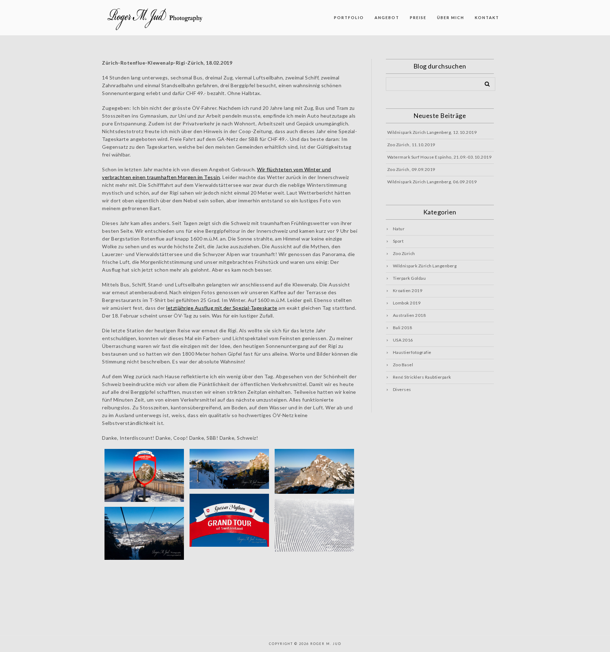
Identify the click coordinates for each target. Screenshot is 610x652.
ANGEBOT (387, 17)
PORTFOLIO (349, 17)
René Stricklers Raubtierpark (422, 377)
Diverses (402, 389)
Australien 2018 (409, 315)
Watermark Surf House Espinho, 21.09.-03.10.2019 (439, 157)
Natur (399, 228)
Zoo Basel (403, 364)
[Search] (484, 82)
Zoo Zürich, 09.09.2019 (411, 169)
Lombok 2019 (407, 303)
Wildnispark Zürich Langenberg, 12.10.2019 (432, 132)
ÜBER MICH (450, 17)
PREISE (418, 17)
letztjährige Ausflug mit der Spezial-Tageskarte (221, 308)
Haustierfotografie (412, 352)
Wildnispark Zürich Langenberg (425, 265)
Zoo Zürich (404, 253)
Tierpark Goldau (409, 278)
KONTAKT (487, 17)
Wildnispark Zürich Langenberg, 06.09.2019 (432, 181)
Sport (398, 241)
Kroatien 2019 (408, 290)
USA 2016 (403, 340)
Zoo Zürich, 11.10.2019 (411, 144)
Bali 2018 (402, 327)
